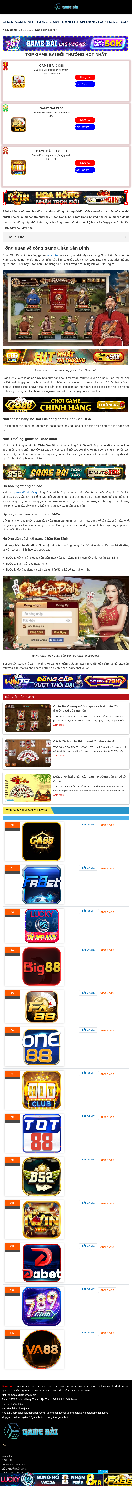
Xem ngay (107, 825)
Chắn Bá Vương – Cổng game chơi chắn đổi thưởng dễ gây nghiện (85, 708)
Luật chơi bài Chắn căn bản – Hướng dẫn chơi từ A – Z (89, 779)
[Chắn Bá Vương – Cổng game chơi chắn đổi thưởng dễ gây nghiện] (28, 718)
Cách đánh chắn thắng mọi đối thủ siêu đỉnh (85, 741)
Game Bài (7, 1456)
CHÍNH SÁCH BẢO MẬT (14, 1464)
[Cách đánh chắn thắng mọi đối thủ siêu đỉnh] (28, 753)
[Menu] (5, 7)
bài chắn (52, 255)
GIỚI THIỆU (8, 1460)
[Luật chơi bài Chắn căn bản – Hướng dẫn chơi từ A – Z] (28, 788)
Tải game (88, 824)
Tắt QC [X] (103, 1472)
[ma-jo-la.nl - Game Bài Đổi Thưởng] (66, 7)
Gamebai (7, 1386)
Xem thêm (58, 724)
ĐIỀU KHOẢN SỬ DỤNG (14, 1469)
